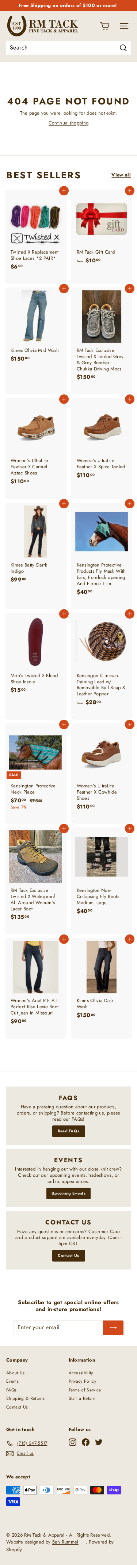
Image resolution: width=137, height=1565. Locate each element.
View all (121, 175)
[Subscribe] (113, 1327)
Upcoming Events (68, 1193)
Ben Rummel (65, 1541)
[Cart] (104, 26)
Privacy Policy (82, 1381)
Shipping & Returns (25, 1398)
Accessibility (81, 1373)
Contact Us (68, 1255)
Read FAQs (69, 1131)
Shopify (14, 1549)
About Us (15, 1373)
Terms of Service (85, 1390)
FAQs (11, 1390)
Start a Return (82, 1398)
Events (12, 1381)
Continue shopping (69, 122)
